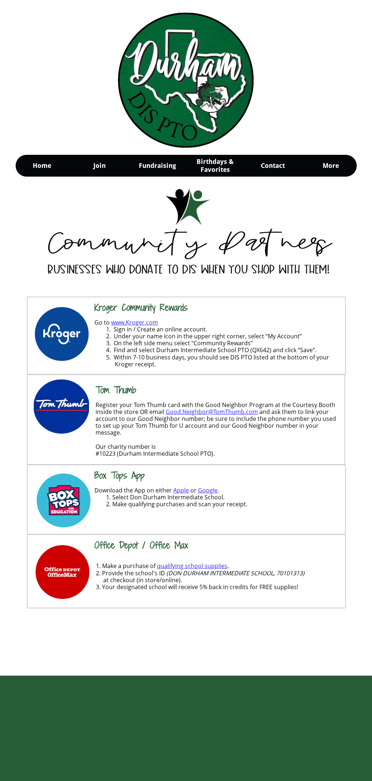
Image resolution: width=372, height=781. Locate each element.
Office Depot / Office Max (141, 545)
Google (208, 490)
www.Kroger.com (134, 322)
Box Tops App (119, 475)
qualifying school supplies (192, 566)
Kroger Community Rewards (141, 307)
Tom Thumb (116, 389)
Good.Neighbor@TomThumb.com (212, 412)
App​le (181, 490)
